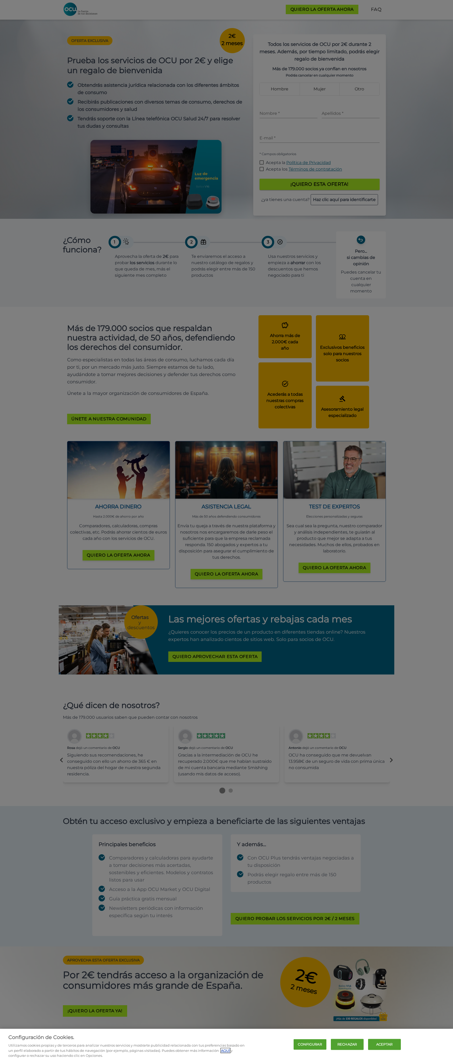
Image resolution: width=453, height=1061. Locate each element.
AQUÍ (225, 1050)
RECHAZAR (347, 1044)
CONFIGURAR (310, 1044)
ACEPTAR (384, 1044)
